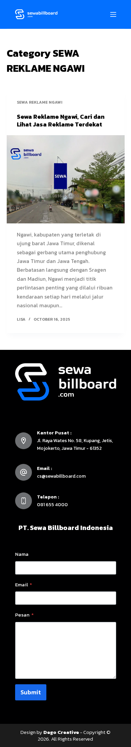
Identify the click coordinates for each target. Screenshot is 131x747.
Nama (22, 554)
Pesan (24, 615)
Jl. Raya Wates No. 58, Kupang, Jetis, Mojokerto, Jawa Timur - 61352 (75, 444)
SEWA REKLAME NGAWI (39, 102)
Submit (30, 692)
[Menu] (113, 14)
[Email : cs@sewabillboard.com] (23, 472)
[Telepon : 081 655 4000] (23, 500)
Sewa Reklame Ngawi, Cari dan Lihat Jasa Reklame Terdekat (60, 120)
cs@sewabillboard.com (61, 476)
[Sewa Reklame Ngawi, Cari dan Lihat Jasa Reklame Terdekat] (66, 179)
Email (23, 584)
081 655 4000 (52, 504)
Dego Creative (61, 732)
